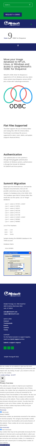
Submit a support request (12, 342)
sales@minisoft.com (10, 312)
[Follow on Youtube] (12, 347)
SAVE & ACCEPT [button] (5, 445)
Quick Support (15, 339)
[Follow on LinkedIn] (5, 347)
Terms (6, 330)
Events (6, 325)
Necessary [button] (3, 410)
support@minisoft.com (11, 314)
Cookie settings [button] (5, 375)
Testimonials (8, 323)
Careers (6, 327)
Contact (6, 321)
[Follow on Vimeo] (8, 347)
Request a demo (12, 14)
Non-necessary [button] (4, 427)
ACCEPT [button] (13, 375)
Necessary (5, 412)
